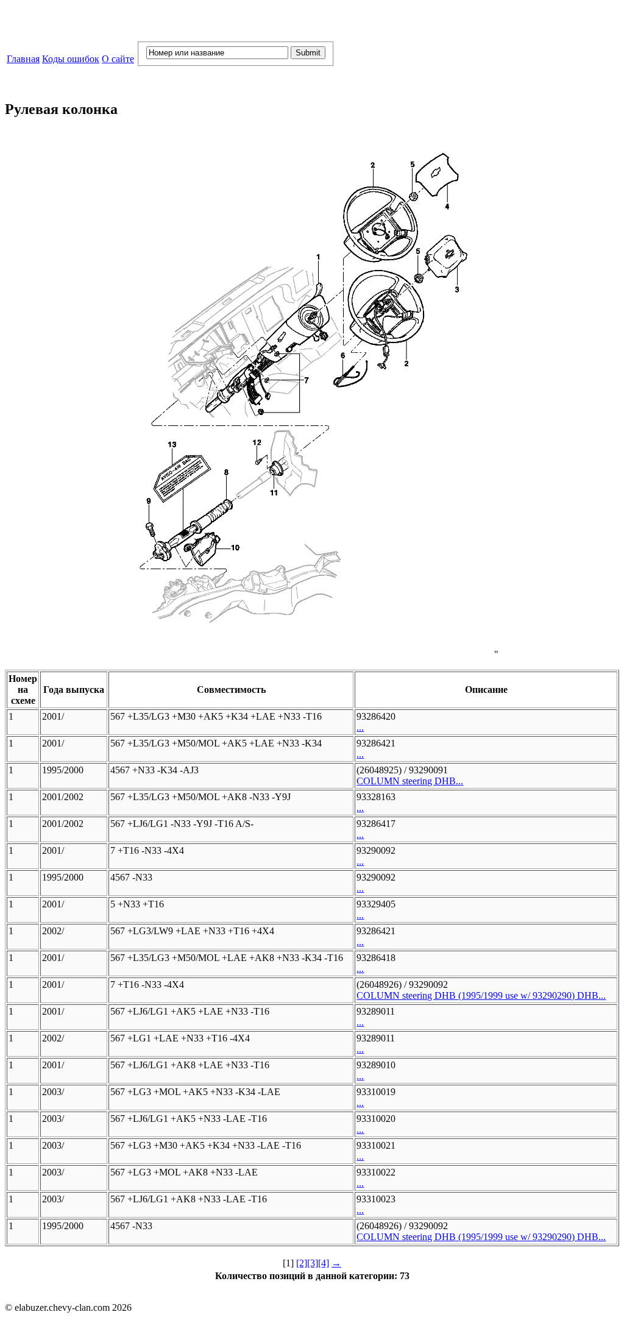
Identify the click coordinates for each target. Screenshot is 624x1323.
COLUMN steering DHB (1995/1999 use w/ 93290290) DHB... (481, 995)
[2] (301, 1263)
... (360, 727)
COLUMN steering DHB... (409, 781)
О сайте (118, 59)
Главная (23, 59)
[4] (323, 1263)
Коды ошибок (70, 59)
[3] (312, 1263)
